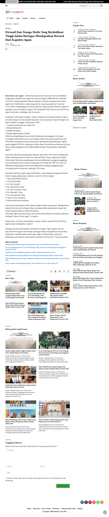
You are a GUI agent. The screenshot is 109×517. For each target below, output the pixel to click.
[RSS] (102, 502)
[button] (101, 5)
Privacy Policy (46, 508)
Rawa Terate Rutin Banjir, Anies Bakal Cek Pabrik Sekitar (90, 47)
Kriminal (42, 18)
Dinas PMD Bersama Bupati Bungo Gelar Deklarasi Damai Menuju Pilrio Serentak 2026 (34, 255)
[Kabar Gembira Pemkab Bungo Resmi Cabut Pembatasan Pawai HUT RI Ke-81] (60, 307)
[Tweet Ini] (55, 271)
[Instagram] (94, 502)
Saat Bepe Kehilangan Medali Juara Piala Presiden (89, 40)
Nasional (25, 18)
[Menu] (6, 5)
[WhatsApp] (98, 502)
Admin (12, 44)
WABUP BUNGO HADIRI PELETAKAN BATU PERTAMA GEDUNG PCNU (30, 252)
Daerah (32, 18)
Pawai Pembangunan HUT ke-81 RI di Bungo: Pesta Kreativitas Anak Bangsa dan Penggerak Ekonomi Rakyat (35, 248)
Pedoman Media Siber (68, 508)
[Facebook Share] (51, 271)
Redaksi (79, 508)
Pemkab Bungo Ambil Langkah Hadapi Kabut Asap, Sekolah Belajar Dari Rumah (32, 244)
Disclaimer (56, 508)
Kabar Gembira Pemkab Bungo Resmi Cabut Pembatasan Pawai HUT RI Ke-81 (31, 263)
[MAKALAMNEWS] (14, 12)
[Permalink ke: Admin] (7, 44)
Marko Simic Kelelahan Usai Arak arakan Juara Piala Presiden (89, 70)
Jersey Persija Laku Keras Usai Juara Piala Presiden (90, 32)
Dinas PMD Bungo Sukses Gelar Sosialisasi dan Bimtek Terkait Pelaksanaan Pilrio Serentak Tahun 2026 (37, 259)
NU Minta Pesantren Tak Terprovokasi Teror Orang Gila (90, 55)
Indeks (29, 508)
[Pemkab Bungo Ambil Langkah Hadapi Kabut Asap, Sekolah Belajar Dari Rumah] (15, 286)
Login (18, 18)
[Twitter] (86, 502)
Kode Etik (36, 508)
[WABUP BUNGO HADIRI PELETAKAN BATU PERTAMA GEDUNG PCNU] (60, 286)
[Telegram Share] (64, 271)
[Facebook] (82, 502)
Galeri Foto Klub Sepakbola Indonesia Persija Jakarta (90, 62)
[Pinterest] (90, 502)
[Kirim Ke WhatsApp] (68, 271)
